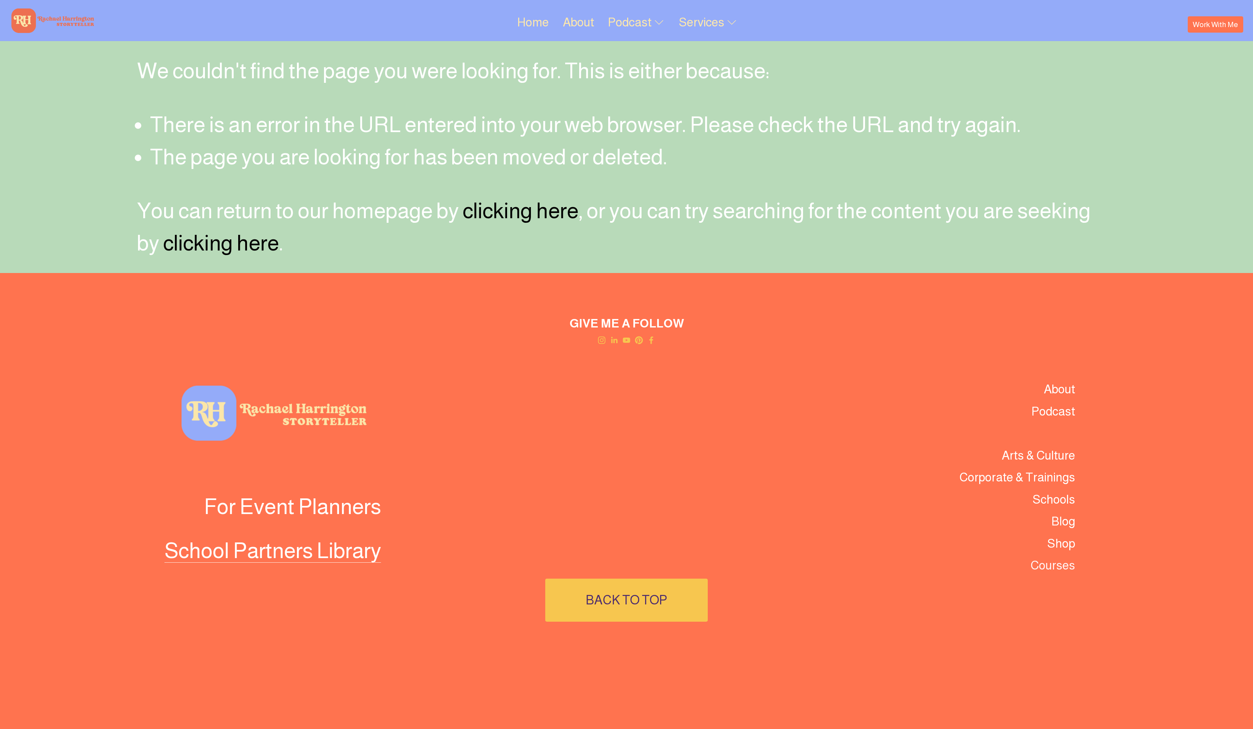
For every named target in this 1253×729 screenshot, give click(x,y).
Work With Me (1215, 24)
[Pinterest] (639, 340)
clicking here (521, 211)
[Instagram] (602, 340)
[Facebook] (651, 340)
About (578, 22)
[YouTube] (626, 340)
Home (533, 22)
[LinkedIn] (614, 340)
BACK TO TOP (626, 600)
